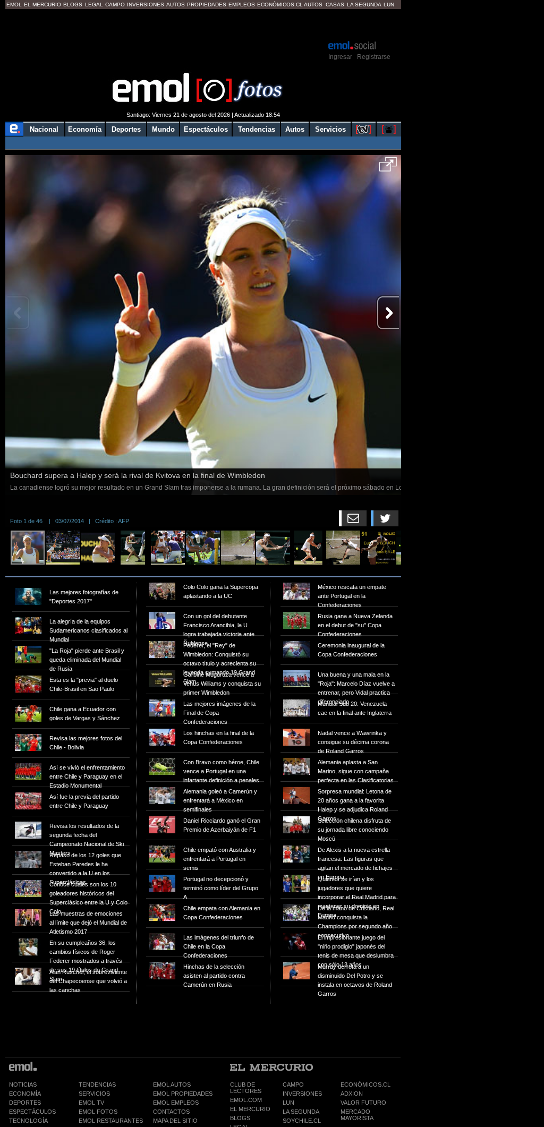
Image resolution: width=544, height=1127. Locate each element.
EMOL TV (91, 1102)
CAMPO (293, 1084)
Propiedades (206, 4)
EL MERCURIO (250, 1109)
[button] (388, 168)
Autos (175, 4)
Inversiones (145, 4)
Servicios (330, 129)
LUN (288, 1102)
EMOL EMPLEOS (176, 1102)
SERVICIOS (94, 1093)
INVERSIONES (302, 1093)
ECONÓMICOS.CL (365, 1084)
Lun (389, 4)
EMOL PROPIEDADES (182, 1093)
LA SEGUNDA (301, 1111)
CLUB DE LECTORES (245, 1087)
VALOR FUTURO (363, 1102)
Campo (115, 4)
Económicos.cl (280, 4)
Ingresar (340, 57)
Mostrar (203, 24)
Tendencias (256, 129)
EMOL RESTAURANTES (111, 1120)
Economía (84, 129)
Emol (14, 4)
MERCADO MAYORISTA (357, 1114)
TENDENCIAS (97, 1084)
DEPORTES (25, 1102)
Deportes (126, 129)
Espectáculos (206, 129)
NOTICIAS (23, 1084)
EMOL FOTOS (98, 1111)
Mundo (163, 129)
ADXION (352, 1093)
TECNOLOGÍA (28, 1120)
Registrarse (373, 57)
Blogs (72, 4)
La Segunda (364, 4)
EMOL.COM (246, 1100)
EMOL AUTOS (172, 1084)
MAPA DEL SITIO (175, 1120)
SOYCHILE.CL (302, 1120)
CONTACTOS (171, 1111)
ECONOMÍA (25, 1093)
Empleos (241, 4)
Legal (94, 4)
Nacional (44, 129)
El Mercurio (42, 4)
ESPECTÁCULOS (32, 1111)
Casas (335, 4)
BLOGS (240, 1118)
